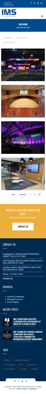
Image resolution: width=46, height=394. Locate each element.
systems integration (22, 360)
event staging (9, 364)
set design (23, 369)
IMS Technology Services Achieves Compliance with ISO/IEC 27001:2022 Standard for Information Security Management (28, 335)
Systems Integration (15, 297)
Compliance (32, 389)
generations (31, 364)
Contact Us (23, 226)
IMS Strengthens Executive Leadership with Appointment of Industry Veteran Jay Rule (27, 321)
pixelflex (34, 369)
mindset (7, 360)
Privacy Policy (22, 389)
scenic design (9, 369)
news (21, 364)
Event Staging (13, 302)
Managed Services (15, 299)
